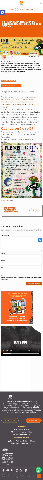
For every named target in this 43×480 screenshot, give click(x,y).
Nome (3, 253)
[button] (2, 81)
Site (2, 268)
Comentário (5, 235)
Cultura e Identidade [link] (26, 9)
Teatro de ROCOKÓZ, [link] (10, 99)
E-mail (3, 260)
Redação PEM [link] (7, 201)
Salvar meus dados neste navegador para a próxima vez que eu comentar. (21, 278)
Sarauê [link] (13, 102)
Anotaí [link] (12, 9)
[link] (2, 12)
